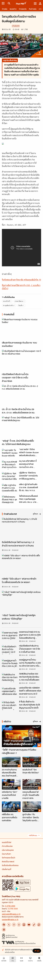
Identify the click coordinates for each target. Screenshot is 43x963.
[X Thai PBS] (9, 925)
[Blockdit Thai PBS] (39, 925)
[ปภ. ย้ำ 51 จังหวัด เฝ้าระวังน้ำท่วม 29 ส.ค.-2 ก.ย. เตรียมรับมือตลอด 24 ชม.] (21, 396)
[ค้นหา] (8, 3)
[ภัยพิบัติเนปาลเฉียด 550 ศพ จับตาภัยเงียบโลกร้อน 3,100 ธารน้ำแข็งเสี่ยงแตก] (10, 677)
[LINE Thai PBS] (24, 925)
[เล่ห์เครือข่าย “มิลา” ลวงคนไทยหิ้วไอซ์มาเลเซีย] (11, 784)
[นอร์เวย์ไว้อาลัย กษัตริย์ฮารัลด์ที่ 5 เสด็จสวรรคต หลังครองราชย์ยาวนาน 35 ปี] (10, 691)
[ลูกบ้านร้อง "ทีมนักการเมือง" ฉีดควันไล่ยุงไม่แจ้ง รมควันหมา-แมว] (31, 806)
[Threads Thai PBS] (19, 925)
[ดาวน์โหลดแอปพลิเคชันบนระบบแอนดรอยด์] (22, 888)
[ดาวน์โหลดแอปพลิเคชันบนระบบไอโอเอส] (22, 882)
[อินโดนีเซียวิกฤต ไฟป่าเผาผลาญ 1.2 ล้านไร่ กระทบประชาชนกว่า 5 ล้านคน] (21, 529)
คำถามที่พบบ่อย (7, 846)
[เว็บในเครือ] (3, 3)
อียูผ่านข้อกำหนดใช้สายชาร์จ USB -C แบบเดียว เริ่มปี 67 (21, 287)
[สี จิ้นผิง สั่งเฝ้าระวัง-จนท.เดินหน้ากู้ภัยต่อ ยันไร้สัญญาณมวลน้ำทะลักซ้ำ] (10, 705)
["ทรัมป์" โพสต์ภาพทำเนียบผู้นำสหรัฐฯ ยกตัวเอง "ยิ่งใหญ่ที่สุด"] (21, 602)
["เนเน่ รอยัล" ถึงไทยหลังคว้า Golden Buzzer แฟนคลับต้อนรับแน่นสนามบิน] (10, 453)
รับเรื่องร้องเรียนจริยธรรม (10, 865)
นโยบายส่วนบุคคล (8, 850)
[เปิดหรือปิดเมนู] (35, 3)
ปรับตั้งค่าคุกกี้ (6, 869)
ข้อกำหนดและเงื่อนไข (8, 857)
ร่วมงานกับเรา (6, 854)
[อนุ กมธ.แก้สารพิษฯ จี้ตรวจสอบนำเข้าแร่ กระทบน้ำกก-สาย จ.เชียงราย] (10, 464)
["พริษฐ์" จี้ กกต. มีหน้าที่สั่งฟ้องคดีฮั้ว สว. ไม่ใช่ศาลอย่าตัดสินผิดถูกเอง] (21, 427)
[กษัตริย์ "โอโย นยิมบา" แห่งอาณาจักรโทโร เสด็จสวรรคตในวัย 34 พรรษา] (21, 565)
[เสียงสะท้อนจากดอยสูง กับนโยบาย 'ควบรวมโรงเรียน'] (21, 329)
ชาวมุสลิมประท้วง (8, 305)
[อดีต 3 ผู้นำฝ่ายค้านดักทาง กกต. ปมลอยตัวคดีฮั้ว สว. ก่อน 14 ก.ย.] (10, 488)
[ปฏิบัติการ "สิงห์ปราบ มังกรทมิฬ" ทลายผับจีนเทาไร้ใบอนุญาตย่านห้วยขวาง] (10, 476)
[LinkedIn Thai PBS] (4, 930)
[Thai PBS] (21, 3)
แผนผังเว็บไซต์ (6, 842)
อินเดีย (21, 305)
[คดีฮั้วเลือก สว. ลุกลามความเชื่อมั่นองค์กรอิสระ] (11, 806)
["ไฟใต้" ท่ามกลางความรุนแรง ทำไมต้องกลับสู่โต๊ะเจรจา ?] (21, 736)
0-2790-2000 (10, 906)
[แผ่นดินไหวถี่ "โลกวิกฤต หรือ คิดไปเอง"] (31, 762)
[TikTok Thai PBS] (34, 925)
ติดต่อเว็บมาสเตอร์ (8, 861)
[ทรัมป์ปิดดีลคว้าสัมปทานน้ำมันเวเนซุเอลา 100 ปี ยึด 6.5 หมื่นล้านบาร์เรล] (21, 361)
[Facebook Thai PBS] (4, 925)
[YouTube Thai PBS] (29, 925)
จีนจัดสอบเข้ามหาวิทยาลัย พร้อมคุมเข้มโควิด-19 (21, 280)
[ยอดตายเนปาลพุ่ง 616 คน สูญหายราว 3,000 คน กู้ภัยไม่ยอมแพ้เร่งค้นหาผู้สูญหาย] (10, 635)
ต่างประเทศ (16, 26)
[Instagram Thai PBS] (14, 925)
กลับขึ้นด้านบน (33, 835)
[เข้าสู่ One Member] (40, 3)
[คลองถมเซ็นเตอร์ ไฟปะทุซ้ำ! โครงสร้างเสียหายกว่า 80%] (31, 784)
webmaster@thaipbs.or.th (11, 914)
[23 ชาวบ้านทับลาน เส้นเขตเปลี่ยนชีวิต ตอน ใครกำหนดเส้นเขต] (11, 762)
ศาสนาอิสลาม (19, 301)
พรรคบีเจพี (6, 301)
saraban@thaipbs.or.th (10, 919)
